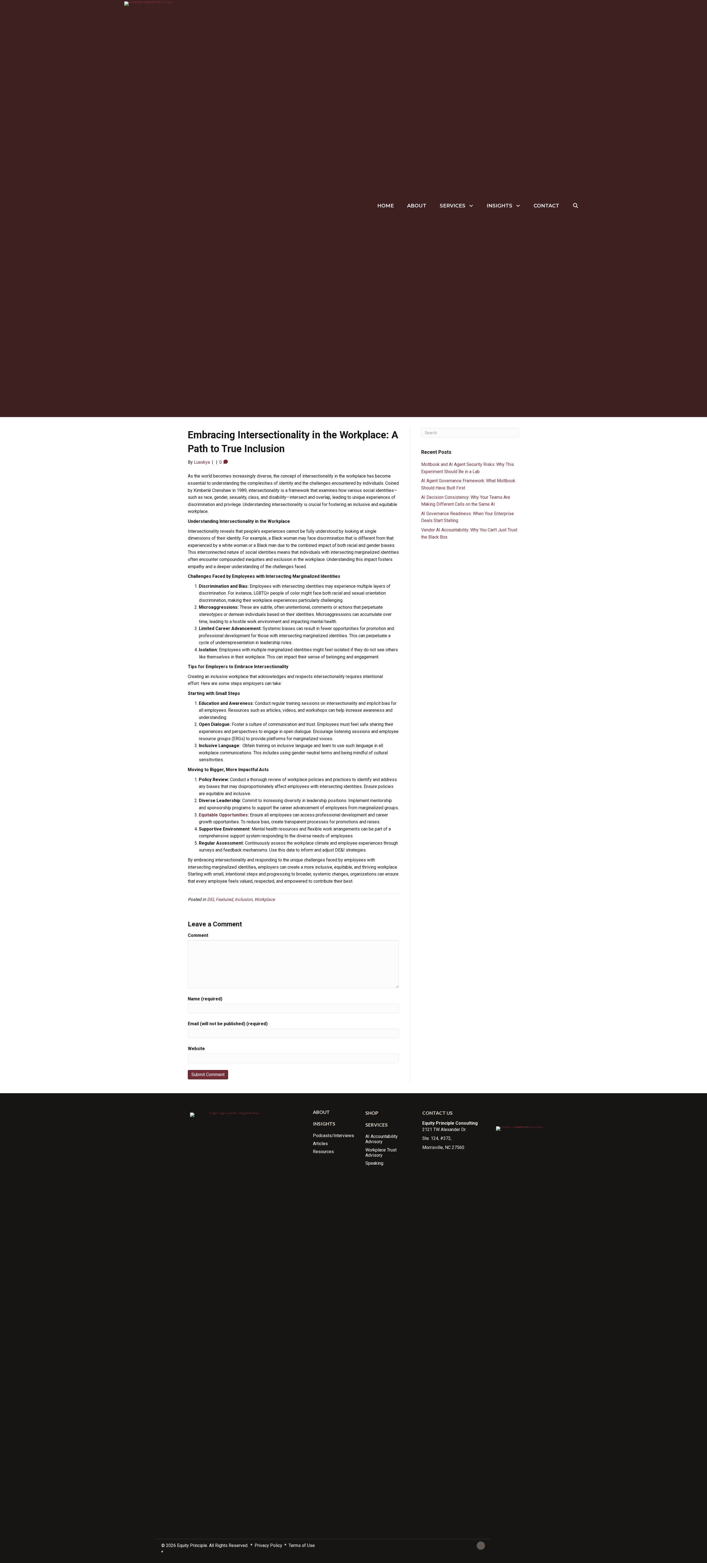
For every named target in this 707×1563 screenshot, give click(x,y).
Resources (323, 1151)
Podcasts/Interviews (333, 1135)
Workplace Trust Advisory (381, 1152)
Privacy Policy (269, 1545)
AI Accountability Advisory (381, 1139)
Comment (198, 935)
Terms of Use (302, 1545)
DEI (210, 899)
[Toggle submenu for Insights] (518, 206)
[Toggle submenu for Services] (471, 206)
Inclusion (243, 899)
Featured (224, 899)
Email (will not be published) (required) (228, 1023)
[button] (575, 206)
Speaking (374, 1163)
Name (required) (205, 998)
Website (196, 1048)
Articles (320, 1143)
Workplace (264, 899)
